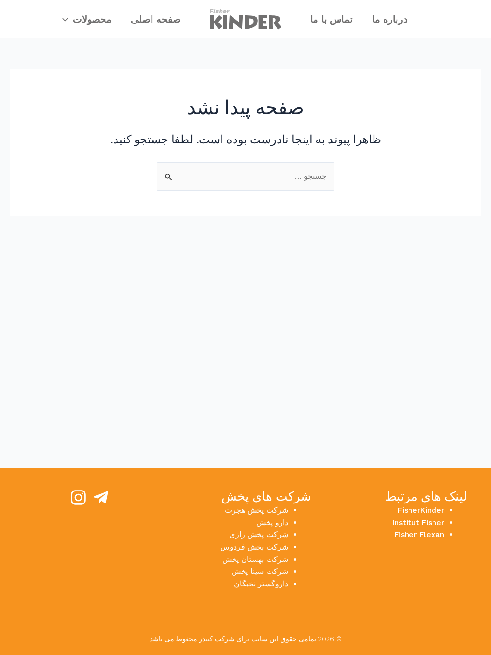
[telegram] (101, 497)
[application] (67, 19)
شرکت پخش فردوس (254, 546)
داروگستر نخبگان (261, 583)
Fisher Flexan (419, 534)
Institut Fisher (418, 522)
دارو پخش (272, 522)
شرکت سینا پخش (260, 571)
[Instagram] (78, 497)
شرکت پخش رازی (258, 534)
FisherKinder (420, 510)
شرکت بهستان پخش (255, 559)
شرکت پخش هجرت (256, 510)
